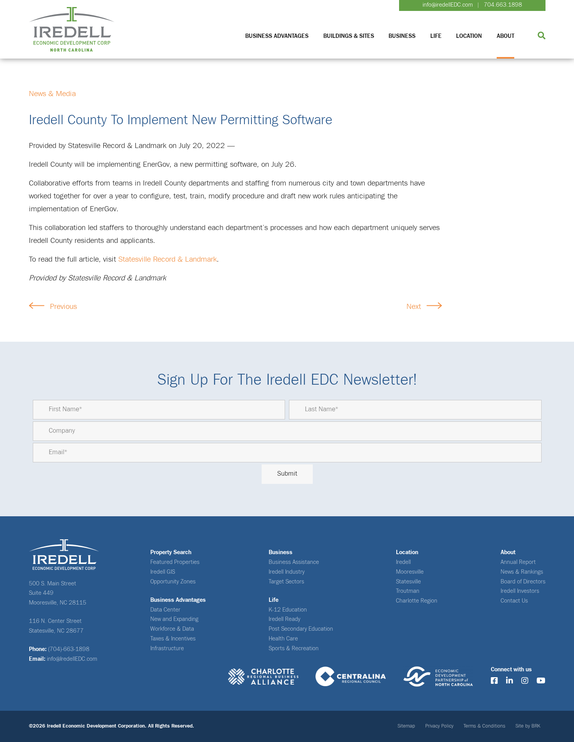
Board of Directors (523, 582)
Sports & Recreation (294, 648)
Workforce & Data (172, 629)
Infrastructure (167, 648)
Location (469, 36)
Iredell (403, 562)
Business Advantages (276, 36)
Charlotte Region (416, 601)
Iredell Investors (520, 591)
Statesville (408, 582)
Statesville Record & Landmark (167, 259)
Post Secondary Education (301, 629)
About (505, 36)
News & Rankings (522, 572)
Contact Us (514, 601)
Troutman (407, 591)
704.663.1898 (503, 5)
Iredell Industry (287, 572)
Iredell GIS (162, 572)
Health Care (283, 639)
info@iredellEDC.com (447, 5)
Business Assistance (294, 562)
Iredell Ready (284, 619)
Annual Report (518, 562)
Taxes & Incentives (173, 639)
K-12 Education (288, 610)
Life (436, 36)
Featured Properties (175, 562)
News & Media (52, 94)
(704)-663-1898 (68, 649)
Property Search (170, 552)
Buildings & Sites (348, 36)
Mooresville (410, 572)
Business (402, 36)
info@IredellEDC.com (72, 659)
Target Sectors (286, 582)
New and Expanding (174, 619)
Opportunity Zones (173, 582)
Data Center (165, 610)
